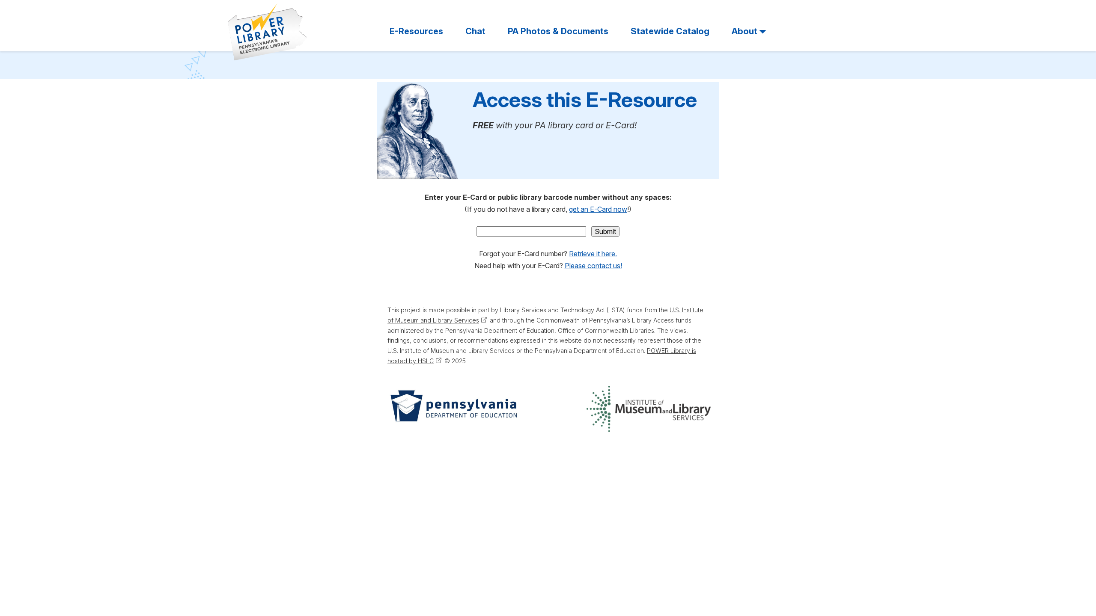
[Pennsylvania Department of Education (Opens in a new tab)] (453, 409)
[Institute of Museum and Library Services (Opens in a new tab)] (649, 409)
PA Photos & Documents (558, 31)
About (744, 31)
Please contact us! (593, 265)
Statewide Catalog (670, 31)
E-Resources (416, 31)
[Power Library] (267, 32)
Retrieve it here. (593, 253)
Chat (475, 31)
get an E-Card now (598, 209)
